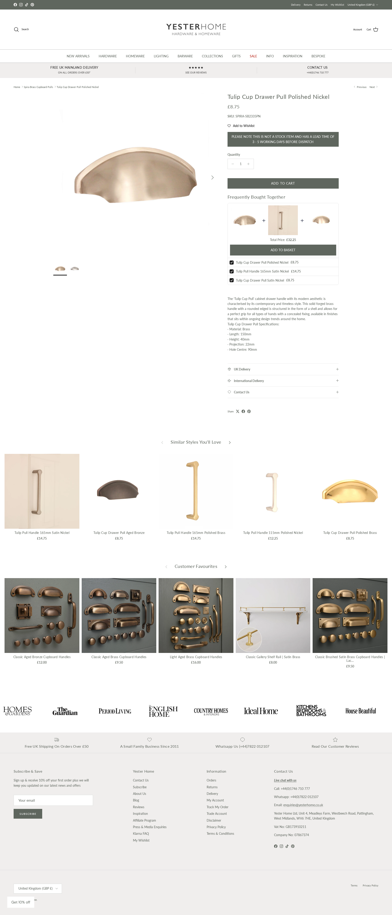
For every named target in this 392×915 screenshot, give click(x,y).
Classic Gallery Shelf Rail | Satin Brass (273, 657)
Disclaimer (214, 820)
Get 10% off (20, 902)
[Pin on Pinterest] (249, 411)
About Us (139, 794)
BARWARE (185, 56)
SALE (253, 56)
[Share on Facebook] (243, 411)
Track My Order (217, 807)
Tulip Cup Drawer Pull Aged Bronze (119, 533)
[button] (241, 125)
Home (17, 86)
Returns (308, 4)
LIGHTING (161, 56)
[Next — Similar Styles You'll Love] (230, 442)
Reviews (138, 807)
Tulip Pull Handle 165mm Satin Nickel (262, 271)
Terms (354, 885)
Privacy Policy (216, 827)
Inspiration (140, 813)
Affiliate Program (144, 820)
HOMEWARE (135, 56)
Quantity (234, 154)
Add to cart (283, 183)
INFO (270, 56)
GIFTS (236, 56)
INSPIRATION (292, 56)
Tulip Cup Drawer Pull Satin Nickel (260, 280)
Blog (136, 800)
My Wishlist (337, 4)
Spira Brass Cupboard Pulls (38, 86)
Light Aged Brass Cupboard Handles (196, 657)
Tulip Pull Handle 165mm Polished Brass (196, 533)
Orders (211, 780)
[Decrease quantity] (232, 164)
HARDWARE (108, 56)
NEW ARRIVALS (78, 56)
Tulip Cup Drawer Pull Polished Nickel (78, 86)
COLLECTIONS (212, 56)
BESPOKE (318, 56)
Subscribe (28, 813)
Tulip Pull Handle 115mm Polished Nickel (273, 533)
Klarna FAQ (141, 833)
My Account (215, 800)
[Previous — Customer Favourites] (166, 566)
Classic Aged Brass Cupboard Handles (118, 657)
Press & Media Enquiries (150, 827)
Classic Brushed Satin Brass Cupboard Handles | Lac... (350, 659)
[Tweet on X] (237, 411)
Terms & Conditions (220, 833)
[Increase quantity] (250, 164)
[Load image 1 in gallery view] (135, 175)
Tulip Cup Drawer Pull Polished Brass (350, 533)
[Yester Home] (196, 29)
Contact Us (322, 4)
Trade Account (217, 813)
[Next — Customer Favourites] (226, 566)
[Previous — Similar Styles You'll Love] (162, 442)
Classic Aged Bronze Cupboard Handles (42, 657)
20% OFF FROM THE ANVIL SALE (196, 5)
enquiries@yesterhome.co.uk (303, 805)
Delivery (296, 4)
